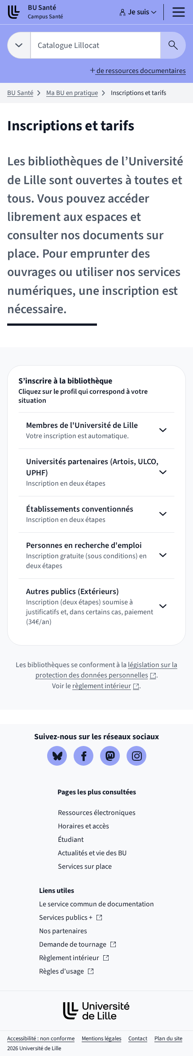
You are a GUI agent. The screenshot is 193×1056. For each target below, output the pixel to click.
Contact (137, 1038)
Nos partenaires (63, 931)
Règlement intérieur (69, 958)
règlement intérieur (105, 686)
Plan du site (168, 1038)
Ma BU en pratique (72, 93)
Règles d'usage (65, 971)
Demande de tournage (72, 944)
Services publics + (65, 917)
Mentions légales (101, 1038)
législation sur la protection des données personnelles (106, 670)
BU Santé (20, 93)
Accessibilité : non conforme (41, 1038)
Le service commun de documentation (96, 904)
